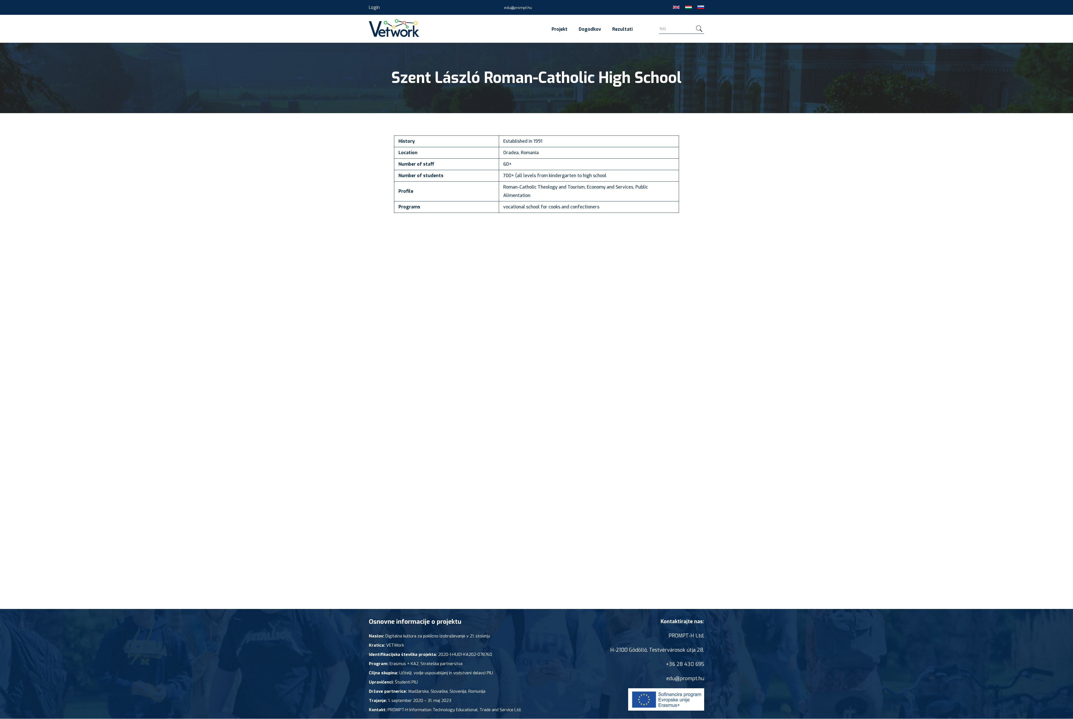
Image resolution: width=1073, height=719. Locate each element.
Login (374, 7)
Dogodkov (590, 29)
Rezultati (622, 29)
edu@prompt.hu (518, 7)
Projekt (560, 29)
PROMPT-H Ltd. (686, 635)
